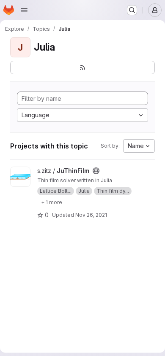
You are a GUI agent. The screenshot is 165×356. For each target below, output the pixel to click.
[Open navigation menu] (24, 10)
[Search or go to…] (132, 10)
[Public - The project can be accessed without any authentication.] (96, 170)
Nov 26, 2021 (91, 215)
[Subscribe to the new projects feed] (82, 67)
